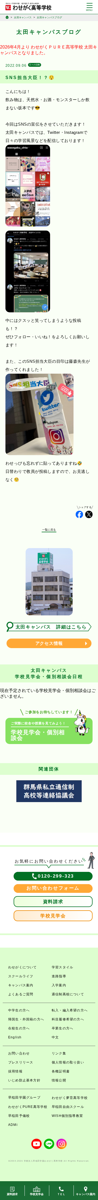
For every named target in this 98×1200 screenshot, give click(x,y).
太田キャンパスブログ (49, 17)
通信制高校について (68, 994)
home (7, 17)
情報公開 (59, 1080)
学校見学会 (53, 915)
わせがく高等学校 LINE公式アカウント (49, 1144)
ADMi (13, 1125)
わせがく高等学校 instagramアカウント (61, 1144)
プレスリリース (20, 1062)
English (15, 1037)
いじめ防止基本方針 (24, 1080)
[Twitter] (89, 514)
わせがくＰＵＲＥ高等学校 (57, 47)
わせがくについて (22, 967)
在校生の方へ (19, 1028)
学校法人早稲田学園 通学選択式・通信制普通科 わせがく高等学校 (28, 6)
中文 (55, 1037)
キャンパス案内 (20, 985)
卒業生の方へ (62, 1028)
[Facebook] (79, 514)
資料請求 (53, 901)
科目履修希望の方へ (68, 1019)
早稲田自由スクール (68, 1107)
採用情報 (15, 1071)
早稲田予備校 (19, 1116)
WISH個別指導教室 (67, 1116)
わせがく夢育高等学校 (70, 1098)
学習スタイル (62, 967)
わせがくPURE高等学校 (27, 1107)
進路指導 (59, 976)
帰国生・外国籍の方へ (26, 1019)
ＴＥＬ (61, 1194)
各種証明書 (61, 1071)
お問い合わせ (19, 1053)
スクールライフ (20, 976)
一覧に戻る (49, 529)
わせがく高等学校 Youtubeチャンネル (36, 1144)
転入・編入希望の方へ (70, 1010)
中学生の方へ (19, 1010)
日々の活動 (34, 65)
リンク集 (59, 1053)
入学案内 (59, 985)
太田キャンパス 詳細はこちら (51, 627)
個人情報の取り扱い (68, 1062)
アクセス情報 (49, 643)
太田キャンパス (23, 17)
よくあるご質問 (20, 994)
